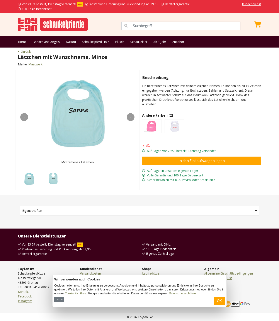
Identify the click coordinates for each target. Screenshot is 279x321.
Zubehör (178, 42)
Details (59, 299)
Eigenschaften (32, 210)
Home (22, 42)
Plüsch (119, 42)
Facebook (25, 296)
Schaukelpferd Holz (95, 42)
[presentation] (24, 117)
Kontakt (23, 292)
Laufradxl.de (150, 273)
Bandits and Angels (46, 42)
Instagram (25, 301)
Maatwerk (35, 64)
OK (219, 301)
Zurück (26, 52)
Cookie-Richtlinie (75, 293)
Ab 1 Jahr (159, 42)
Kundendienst (251, 4)
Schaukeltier (138, 42)
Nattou (71, 42)
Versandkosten (90, 273)
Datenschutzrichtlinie (182, 293)
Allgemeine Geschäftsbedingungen (228, 273)
